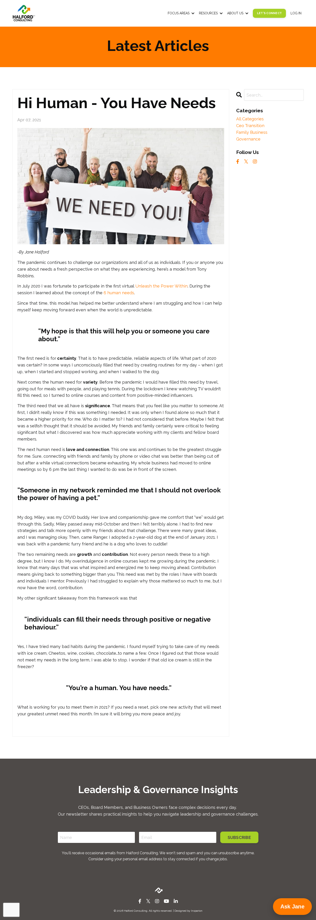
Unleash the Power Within (161, 286)
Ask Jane (292, 906)
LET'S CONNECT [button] (269, 13)
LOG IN (296, 13)
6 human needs (119, 292)
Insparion (196, 910)
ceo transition (250, 125)
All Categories (250, 118)
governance (248, 139)
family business (251, 132)
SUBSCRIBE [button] (239, 837)
